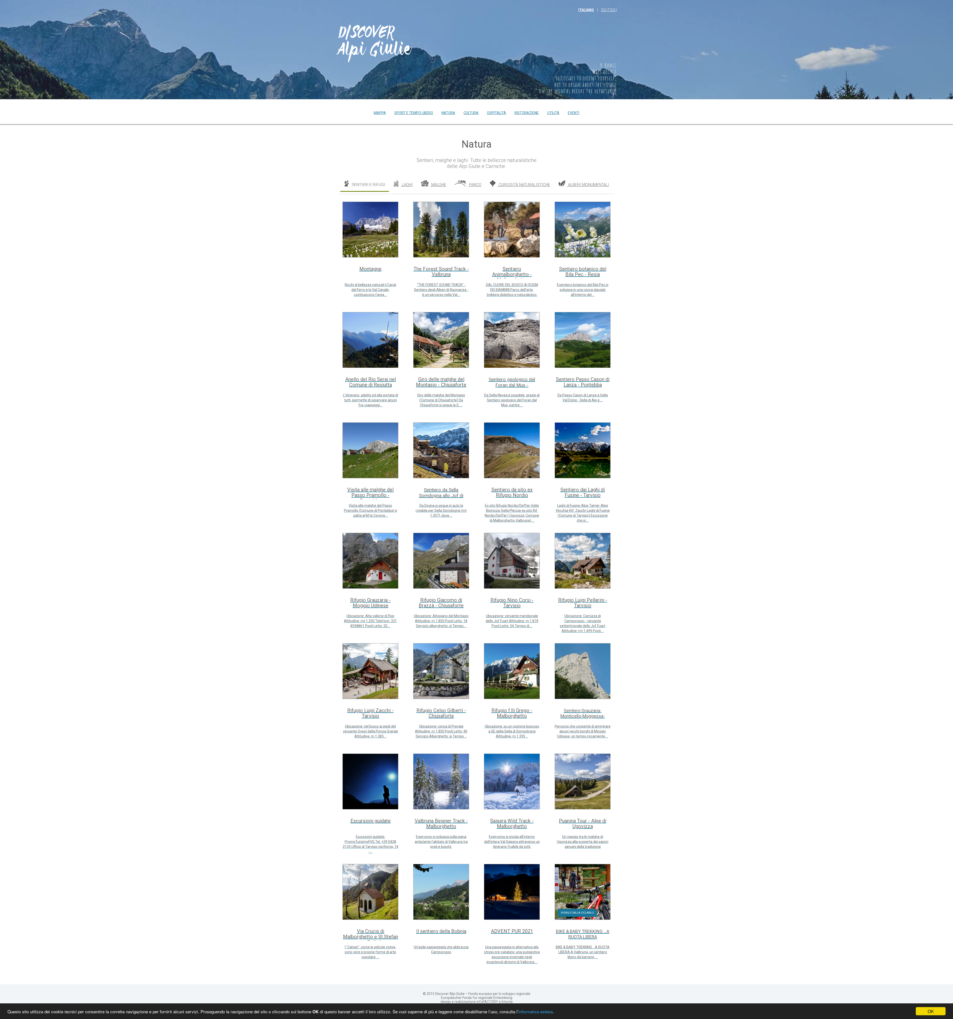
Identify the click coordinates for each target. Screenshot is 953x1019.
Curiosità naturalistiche (524, 184)
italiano (586, 10)
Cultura (471, 113)
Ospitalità (496, 113)
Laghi (407, 184)
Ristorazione (526, 113)
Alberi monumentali (588, 184)
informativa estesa (535, 1011)
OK (931, 1011)
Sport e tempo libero (413, 113)
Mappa (380, 113)
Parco (474, 184)
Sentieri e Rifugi (368, 184)
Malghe (438, 184)
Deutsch (609, 10)
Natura (448, 113)
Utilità (553, 113)
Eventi (573, 113)
